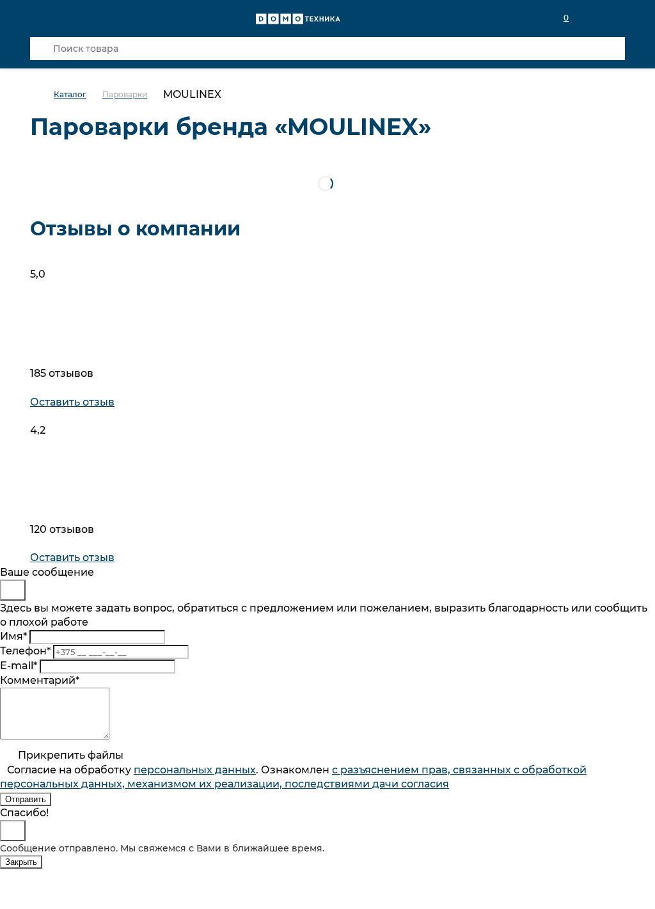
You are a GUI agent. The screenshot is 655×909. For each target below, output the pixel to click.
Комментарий (39, 680)
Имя (13, 636)
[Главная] (42, 95)
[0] (589, 18)
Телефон (25, 651)
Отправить (25, 799)
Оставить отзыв (72, 402)
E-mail (18, 666)
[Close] (13, 590)
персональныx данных (195, 770)
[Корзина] (617, 18)
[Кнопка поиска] (41, 48)
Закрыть (21, 862)
